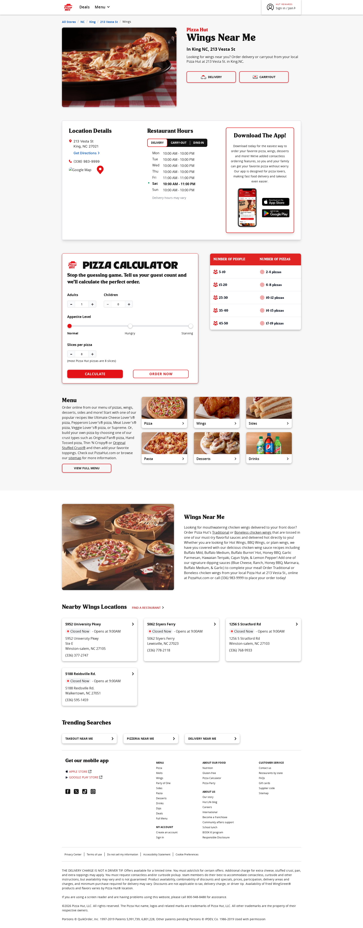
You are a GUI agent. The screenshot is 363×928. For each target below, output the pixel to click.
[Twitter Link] (78, 791)
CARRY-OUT (179, 143)
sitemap (74, 458)
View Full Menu (87, 468)
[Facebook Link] (69, 791)
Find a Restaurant (146, 608)
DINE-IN (198, 143)
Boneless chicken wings (252, 532)
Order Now (160, 374)
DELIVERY (157, 143)
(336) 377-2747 (76, 655)
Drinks (254, 458)
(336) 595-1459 (76, 700)
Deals (84, 6)
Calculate (95, 374)
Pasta (148, 458)
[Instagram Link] (95, 791)
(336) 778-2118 (158, 650)
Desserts (203, 458)
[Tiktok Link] (86, 791)
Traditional (220, 532)
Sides (253, 423)
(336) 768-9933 (240, 650)
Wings (201, 423)
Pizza (148, 423)
